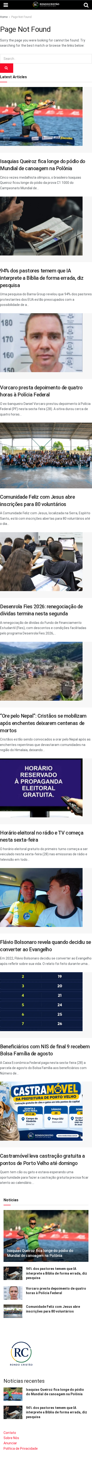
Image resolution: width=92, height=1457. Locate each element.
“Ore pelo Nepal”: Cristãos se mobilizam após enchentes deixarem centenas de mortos (43, 723)
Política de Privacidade (21, 1448)
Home (4, 17)
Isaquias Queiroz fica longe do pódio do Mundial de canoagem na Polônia (40, 1253)
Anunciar (10, 1443)
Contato (10, 1433)
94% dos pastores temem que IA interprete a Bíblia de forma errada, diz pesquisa (42, 278)
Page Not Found (21, 17)
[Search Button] (6, 68)
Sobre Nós (11, 1438)
